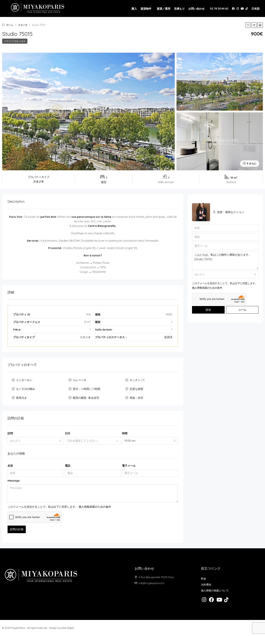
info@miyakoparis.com (152, 583)
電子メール (129, 465)
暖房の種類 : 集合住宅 (86, 397)
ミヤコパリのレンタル (15, 41)
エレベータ (79, 380)
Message (13, 480)
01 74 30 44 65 (219, 8)
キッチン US (137, 380)
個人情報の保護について (215, 590)
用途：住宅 (136, 397)
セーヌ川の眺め (25, 389)
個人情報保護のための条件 (95, 506)
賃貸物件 (146, 8)
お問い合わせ (196, 8)
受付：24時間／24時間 (86, 389)
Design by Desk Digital (61, 628)
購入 (134, 8)
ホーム (9, 24)
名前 (10, 465)
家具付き (21, 397)
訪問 (10, 433)
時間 (124, 433)
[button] (248, 25)
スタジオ (22, 24)
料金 (203, 578)
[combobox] (35, 441)
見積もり (179, 8)
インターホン (24, 380)
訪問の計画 (16, 529)
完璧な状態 (136, 389)
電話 (67, 465)
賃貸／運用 (163, 8)
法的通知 (206, 584)
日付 (67, 433)
